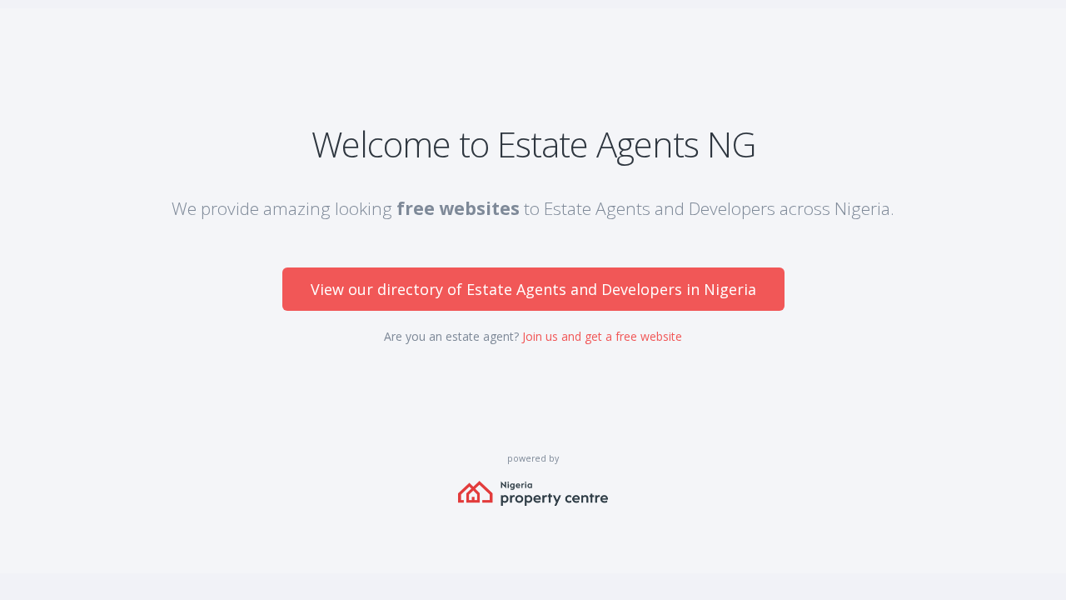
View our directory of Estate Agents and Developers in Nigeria (533, 289)
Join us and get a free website (602, 336)
